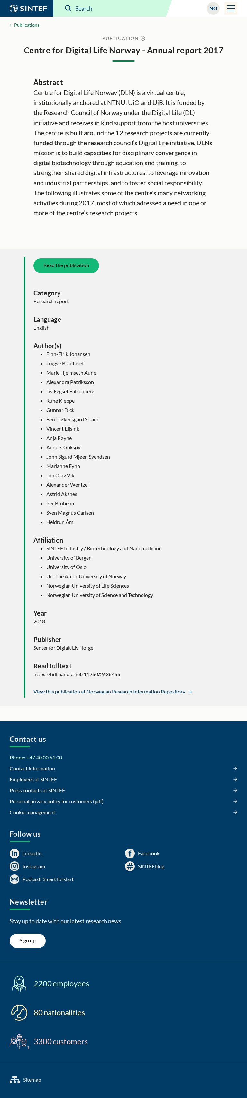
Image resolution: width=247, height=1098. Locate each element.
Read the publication (66, 265)
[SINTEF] (26, 8)
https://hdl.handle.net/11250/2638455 (76, 674)
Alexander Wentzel (67, 484)
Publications (26, 25)
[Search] (68, 8)
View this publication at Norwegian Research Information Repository (109, 691)
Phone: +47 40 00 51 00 (36, 757)
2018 (39, 621)
